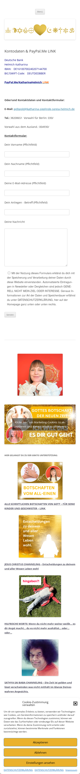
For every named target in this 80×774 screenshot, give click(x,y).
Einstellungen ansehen (40, 763)
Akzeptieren (40, 742)
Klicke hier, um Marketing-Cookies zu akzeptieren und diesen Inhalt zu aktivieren (40, 424)
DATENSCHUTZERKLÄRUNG (18, 770)
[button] (75, 703)
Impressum (71, 770)
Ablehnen (40, 752)
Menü (40, 11)
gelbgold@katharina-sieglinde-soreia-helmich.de (44, 109)
